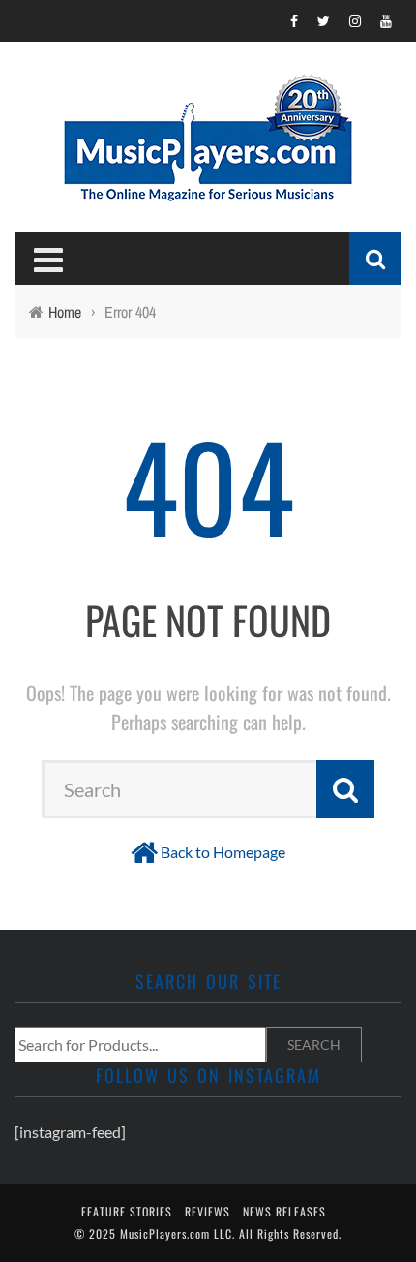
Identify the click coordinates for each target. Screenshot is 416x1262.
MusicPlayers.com (165, 1233)
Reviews (207, 1211)
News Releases (284, 1211)
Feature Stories (126, 1211)
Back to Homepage (223, 852)
